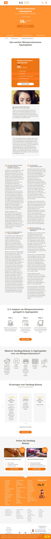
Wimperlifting (18, 502)
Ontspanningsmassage (21, 497)
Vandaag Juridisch (20, 518)
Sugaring (18, 500)
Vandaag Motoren (19, 509)
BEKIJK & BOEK (25, 84)
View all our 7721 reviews (25, 427)
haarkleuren (7, 504)
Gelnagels (7, 487)
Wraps (6, 502)
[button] (2, 406)
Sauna (17, 498)
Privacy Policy (9, 530)
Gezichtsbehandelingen (21, 487)
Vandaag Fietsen (19, 516)
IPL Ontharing (8, 491)
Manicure (18, 493)
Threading (18, 501)
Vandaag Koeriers (8, 512)
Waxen (6, 498)
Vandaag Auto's (8, 509)
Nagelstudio (18, 496)
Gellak (6, 486)
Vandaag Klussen (8, 511)
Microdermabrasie (31, 490)
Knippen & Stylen (19, 491)
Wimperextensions (31, 498)
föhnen (28, 501)
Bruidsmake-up (30, 482)
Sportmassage (30, 497)
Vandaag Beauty (8, 513)
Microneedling (30, 491)
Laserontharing (30, 487)
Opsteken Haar (8, 496)
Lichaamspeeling (30, 489)
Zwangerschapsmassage (32, 500)
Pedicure (29, 493)
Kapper (6, 493)
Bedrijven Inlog (8, 533)
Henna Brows (30, 486)
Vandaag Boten (8, 515)
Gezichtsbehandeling (9, 489)
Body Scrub (29, 480)
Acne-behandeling (19, 480)
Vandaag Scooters (31, 515)
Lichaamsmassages (9, 494)
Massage (18, 494)
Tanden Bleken (8, 497)
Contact (8, 532)
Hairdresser (7, 490)
